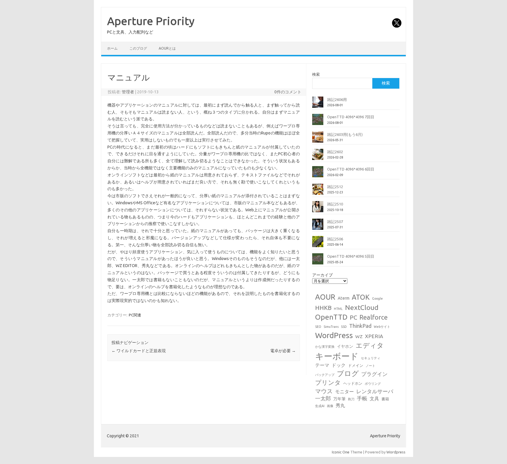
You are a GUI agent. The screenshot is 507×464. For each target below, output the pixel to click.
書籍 (385, 399)
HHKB (323, 307)
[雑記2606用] (317, 104)
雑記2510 (335, 204)
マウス (324, 391)
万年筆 (339, 398)
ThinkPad (360, 326)
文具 (374, 398)
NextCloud (361, 307)
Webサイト (382, 326)
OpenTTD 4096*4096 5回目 (350, 256)
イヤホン (345, 346)
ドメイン (355, 365)
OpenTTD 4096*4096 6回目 (350, 169)
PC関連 (135, 315)
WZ (359, 336)
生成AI (320, 406)
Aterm (343, 298)
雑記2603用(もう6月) (345, 134)
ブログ (348, 373)
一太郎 (323, 398)
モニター (344, 391)
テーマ (322, 365)
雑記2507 (335, 222)
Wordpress (395, 452)
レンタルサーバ (374, 391)
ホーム (112, 48)
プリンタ (328, 382)
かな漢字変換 (324, 346)
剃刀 (351, 399)
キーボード (337, 356)
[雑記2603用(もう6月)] (317, 139)
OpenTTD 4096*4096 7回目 (350, 117)
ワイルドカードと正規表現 (138, 350)
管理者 (128, 92)
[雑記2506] (317, 244)
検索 (316, 74)
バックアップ (324, 375)
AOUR (325, 297)
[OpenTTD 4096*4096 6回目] (317, 174)
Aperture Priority (151, 21)
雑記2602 (335, 152)
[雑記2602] (317, 157)
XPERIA (374, 336)
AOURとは (167, 48)
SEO (318, 326)
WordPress (334, 335)
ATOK (361, 297)
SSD (344, 326)
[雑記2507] (317, 226)
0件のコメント (287, 92)
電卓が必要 (283, 350)
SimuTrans (331, 326)
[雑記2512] (317, 192)
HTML (338, 309)
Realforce (373, 317)
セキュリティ (370, 358)
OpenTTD (331, 317)
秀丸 (340, 405)
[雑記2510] (317, 209)
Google (377, 298)
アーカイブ (322, 275)
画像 (330, 406)
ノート (370, 365)
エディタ (370, 345)
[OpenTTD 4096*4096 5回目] (317, 261)
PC (353, 317)
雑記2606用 (337, 99)
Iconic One (340, 452)
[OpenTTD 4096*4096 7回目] (317, 122)
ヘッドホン (352, 383)
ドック (339, 365)
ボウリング (373, 383)
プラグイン (374, 374)
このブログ (138, 48)
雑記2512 (335, 187)
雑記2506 (335, 239)
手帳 (362, 398)
